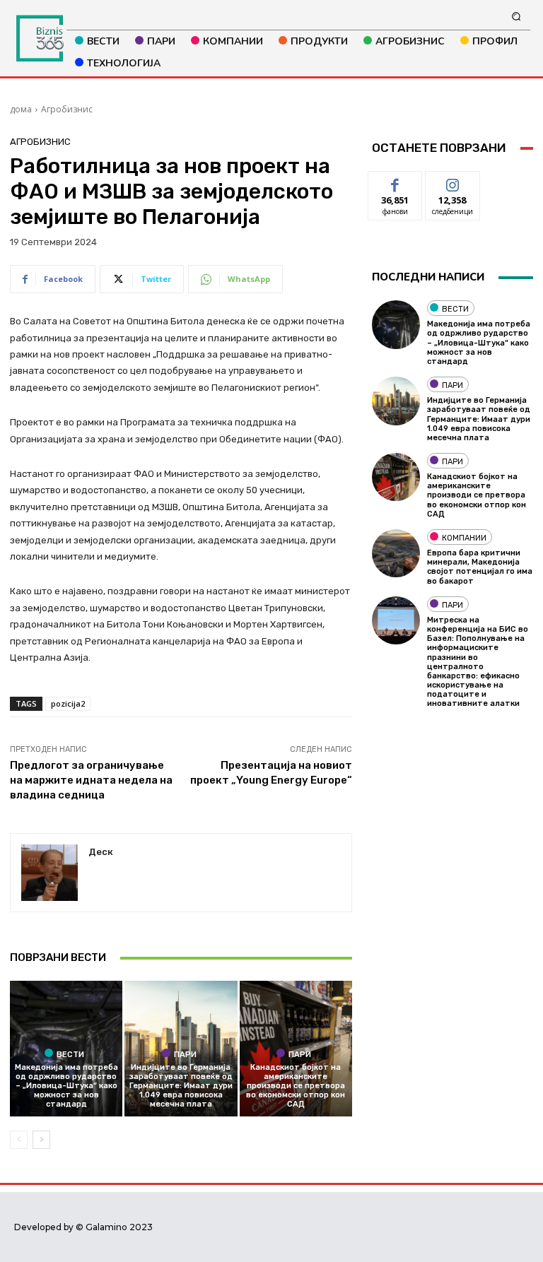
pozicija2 (68, 703)
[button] (516, 16)
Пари (185, 1054)
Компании (464, 538)
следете (452, 182)
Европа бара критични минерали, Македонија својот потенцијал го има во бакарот (479, 567)
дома (21, 109)
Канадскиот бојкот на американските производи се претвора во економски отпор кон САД (295, 1086)
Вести (70, 1054)
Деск (100, 852)
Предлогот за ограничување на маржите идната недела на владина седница (91, 780)
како (396, 182)
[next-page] (41, 1140)
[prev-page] (19, 1140)
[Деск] (49, 872)
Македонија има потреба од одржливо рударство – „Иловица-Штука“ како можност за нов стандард (66, 1086)
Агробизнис (67, 109)
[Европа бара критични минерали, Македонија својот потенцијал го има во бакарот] (396, 553)
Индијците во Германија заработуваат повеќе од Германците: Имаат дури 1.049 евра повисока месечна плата (181, 1086)
